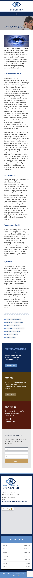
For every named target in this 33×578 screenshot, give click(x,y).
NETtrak (17, 576)
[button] (16, 14)
